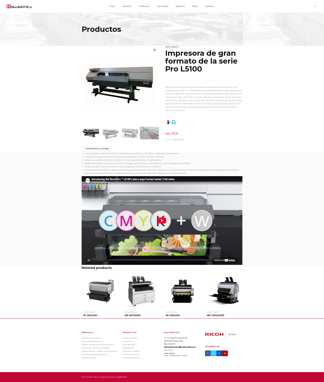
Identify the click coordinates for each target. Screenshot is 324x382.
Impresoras (128, 341)
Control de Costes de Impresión (96, 348)
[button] (155, 50)
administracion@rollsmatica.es (180, 347)
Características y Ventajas (97, 148)
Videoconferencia (131, 354)
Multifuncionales (130, 338)
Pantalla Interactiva (131, 358)
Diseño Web (122, 377)
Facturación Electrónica (92, 341)
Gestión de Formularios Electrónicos (97, 344)
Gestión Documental (91, 338)
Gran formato (172, 47)
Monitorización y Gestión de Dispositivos (99, 351)
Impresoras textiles (131, 351)
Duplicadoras (128, 348)
